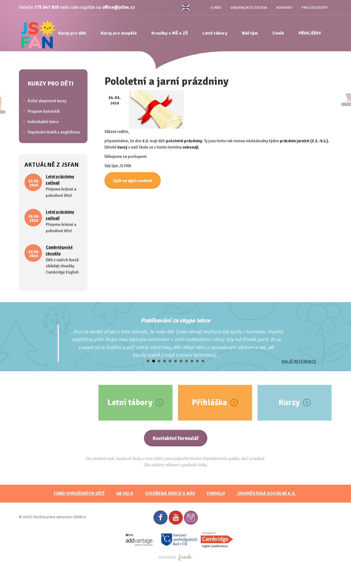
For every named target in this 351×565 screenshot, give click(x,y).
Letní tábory (214, 33)
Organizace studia (248, 7)
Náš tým (250, 33)
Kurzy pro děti (72, 33)
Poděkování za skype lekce (175, 320)
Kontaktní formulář (175, 438)
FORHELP (216, 493)
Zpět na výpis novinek (132, 180)
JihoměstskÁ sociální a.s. (267, 493)
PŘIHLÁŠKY (310, 33)
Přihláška (209, 403)
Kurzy (289, 403)
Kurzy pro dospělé (119, 33)
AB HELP (124, 493)
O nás (216, 7)
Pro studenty (314, 7)
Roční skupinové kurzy (47, 100)
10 (197, 361)
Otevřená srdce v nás (170, 493)
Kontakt (284, 7)
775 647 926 (46, 7)
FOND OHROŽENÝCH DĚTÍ (79, 493)
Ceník (278, 33)
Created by (167, 557)
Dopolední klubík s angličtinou (54, 132)
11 (203, 361)
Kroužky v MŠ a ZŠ (169, 33)
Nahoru (338, 552)
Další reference (299, 361)
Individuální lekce (43, 121)
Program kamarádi (44, 111)
